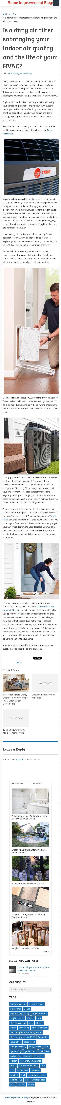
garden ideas (30, 1051)
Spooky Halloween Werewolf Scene (28, 883)
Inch (43, 1065)
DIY (14, 14)
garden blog (15, 1051)
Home (8, 14)
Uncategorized (38, 1079)
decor (13, 1027)
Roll (23, 1075)
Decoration (43, 1037)
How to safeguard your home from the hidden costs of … (34, 969)
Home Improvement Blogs (21, 73)
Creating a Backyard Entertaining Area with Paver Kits (29, 851)
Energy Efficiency (18, 1046)
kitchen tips (22, 1070)
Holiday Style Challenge (30, 1060)
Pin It (18, 662)
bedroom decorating (19, 1013)
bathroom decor (18, 1004)
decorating (24, 1027)
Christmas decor (18, 1023)
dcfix (31, 1023)
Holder (13, 1060)
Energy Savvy (35, 1046)
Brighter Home (17, 1018)
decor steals (29, 1041)
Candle (30, 1018)
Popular (19, 783)
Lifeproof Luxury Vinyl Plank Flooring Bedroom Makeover (28, 916)
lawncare (35, 1070)
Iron (12, 1070)
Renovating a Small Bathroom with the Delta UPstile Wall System (29, 817)
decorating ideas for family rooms (26, 1032)
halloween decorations (20, 1056)
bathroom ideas (36, 1004)
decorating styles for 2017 (22, 1037)
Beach (27, 1008)
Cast (39, 1018)
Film (46, 1046)
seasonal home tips (37, 1075)
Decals (39, 1023)
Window (21, 1084)
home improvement (28, 1065)
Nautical (14, 1075)
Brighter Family (40, 1013)
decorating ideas (39, 1027)
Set (26, 1079)
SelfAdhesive (16, 1079)
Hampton (39, 1056)
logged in (19, 759)
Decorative (15, 1041)
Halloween (44, 1051)
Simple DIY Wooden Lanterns (25, 948)
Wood (31, 1084)
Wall (12, 1084)
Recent (39, 783)
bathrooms (15, 1008)
